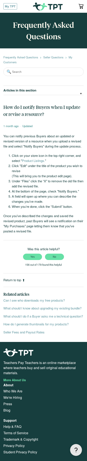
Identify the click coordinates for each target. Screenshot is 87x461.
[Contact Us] (76, 450)
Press (7, 403)
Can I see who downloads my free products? (34, 300)
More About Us (14, 380)
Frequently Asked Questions (20, 57)
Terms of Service (15, 432)
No (54, 256)
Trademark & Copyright (20, 439)
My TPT (10, 6)
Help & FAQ (12, 426)
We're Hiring (12, 397)
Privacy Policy (14, 445)
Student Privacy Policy (20, 452)
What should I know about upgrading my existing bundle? (42, 308)
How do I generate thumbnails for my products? (36, 324)
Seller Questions (53, 57)
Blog (6, 410)
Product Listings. (33, 160)
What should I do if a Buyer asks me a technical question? (43, 316)
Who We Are (12, 391)
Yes (32, 256)
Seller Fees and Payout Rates (24, 332)
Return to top (12, 280)
